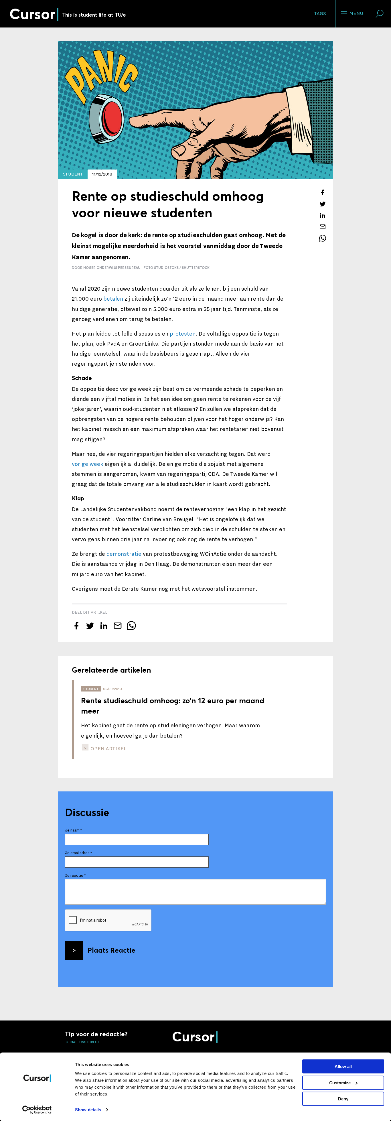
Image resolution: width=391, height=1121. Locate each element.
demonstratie (123, 554)
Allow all (343, 1066)
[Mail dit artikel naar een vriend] (322, 226)
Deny (343, 1098)
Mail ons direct (84, 1042)
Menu (355, 13)
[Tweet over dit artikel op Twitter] (322, 203)
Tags (320, 14)
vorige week (87, 464)
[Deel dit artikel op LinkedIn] (322, 215)
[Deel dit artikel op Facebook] (322, 192)
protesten (183, 334)
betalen (113, 299)
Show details (88, 1109)
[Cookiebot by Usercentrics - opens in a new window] (37, 1110)
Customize (340, 1082)
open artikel (108, 749)
